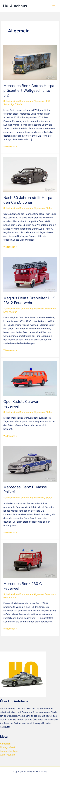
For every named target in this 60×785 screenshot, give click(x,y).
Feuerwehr (50, 308)
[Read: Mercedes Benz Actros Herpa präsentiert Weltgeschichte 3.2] (29, 62)
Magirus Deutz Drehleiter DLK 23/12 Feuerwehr (29, 300)
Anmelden (5, 743)
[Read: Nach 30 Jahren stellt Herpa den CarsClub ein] (29, 174)
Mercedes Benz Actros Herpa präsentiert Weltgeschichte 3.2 (28, 90)
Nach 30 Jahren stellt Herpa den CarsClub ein (27, 200)
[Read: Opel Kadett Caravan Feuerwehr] (29, 378)
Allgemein (39, 101)
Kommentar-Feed (9, 751)
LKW (47, 101)
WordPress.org (8, 754)
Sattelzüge (8, 104)
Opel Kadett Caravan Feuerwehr (21, 403)
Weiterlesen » (10, 146)
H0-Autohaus (15, 6)
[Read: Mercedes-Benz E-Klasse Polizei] (29, 463)
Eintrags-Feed (7, 747)
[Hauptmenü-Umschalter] (53, 6)
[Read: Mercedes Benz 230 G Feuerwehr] (29, 560)
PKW (5, 597)
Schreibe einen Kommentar (17, 101)
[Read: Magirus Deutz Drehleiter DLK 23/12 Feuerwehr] (29, 274)
